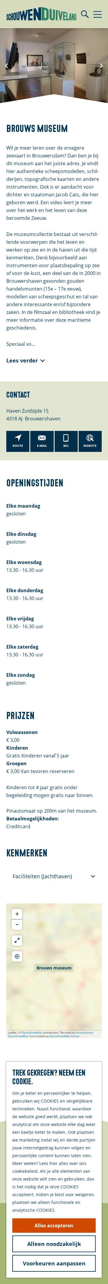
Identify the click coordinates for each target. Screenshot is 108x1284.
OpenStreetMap (32, 1033)
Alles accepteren (54, 1225)
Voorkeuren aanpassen (54, 1263)
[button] (54, 971)
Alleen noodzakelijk (54, 1243)
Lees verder (22, 360)
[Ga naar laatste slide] (6, 65)
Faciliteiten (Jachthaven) (42, 876)
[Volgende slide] (101, 65)
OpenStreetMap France (64, 1036)
